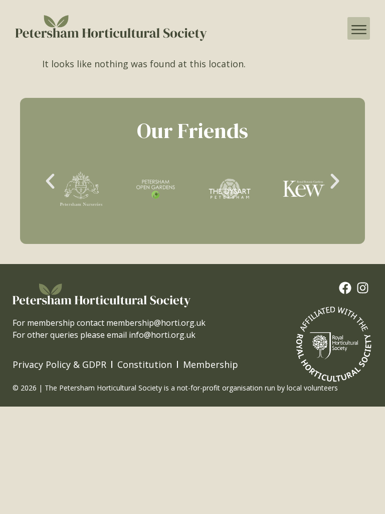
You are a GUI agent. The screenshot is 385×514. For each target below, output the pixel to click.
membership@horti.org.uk (156, 322)
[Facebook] (345, 288)
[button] (358, 28)
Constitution (144, 364)
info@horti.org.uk (162, 334)
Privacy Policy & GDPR (59, 364)
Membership (210, 364)
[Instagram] (362, 288)
